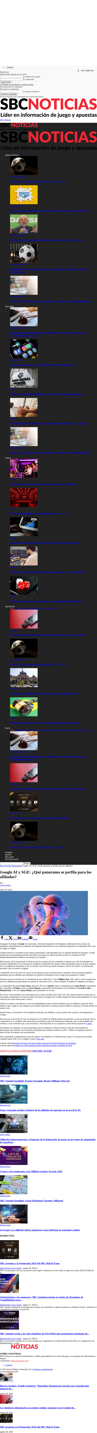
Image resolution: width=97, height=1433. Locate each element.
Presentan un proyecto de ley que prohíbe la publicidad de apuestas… (46, 722)
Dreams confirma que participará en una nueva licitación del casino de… (47, 601)
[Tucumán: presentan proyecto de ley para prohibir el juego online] (24, 686)
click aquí (40, 1039)
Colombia (54, 730)
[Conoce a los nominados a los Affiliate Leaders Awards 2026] (14, 1164)
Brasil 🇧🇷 (8, 854)
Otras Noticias (10, 606)
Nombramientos (41, 608)
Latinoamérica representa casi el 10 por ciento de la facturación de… (45, 542)
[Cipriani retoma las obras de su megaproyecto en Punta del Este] (24, 477)
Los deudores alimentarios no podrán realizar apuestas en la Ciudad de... (38, 1407)
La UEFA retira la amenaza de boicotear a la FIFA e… (38, 181)
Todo (12, 608)
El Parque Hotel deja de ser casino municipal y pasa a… (39, 513)
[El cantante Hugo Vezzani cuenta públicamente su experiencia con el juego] (24, 416)
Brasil (12, 389)
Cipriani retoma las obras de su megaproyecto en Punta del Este (43, 484)
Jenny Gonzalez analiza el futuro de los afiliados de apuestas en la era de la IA (40, 1110)
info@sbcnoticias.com (20, 1361)
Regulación (52, 608)
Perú (82, 730)
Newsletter (8, 852)
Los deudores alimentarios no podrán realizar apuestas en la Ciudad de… (48, 635)
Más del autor (42, 1051)
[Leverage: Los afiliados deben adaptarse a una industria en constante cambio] (14, 1223)
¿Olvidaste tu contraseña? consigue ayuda (16, 84)
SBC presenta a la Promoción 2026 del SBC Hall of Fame (40, 818)
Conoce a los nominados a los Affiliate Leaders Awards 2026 (31, 1171)
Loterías (32, 608)
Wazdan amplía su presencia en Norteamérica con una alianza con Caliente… (50, 210)
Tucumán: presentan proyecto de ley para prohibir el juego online (44, 693)
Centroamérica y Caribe (19, 328)
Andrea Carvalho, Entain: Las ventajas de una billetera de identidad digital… (50, 301)
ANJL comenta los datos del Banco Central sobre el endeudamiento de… (47, 394)
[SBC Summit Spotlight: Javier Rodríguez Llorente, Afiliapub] (14, 1194)
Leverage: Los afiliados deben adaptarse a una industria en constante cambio (40, 1230)
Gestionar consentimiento (43, 1369)
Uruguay (87, 730)
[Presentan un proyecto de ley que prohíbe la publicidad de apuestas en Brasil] (24, 716)
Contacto (10, 67)
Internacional (15, 360)
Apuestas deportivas (12, 155)
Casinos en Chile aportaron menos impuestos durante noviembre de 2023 (43, 1045)
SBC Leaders (9, 857)
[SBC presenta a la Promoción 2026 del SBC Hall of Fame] (24, 811)
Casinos (7, 458)
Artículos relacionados (16, 1051)
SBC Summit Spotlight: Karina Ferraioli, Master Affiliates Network (35, 1081)
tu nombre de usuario (31, 77)
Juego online (9, 306)
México (77, 730)
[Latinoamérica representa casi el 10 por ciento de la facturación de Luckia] (24, 535)
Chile (48, 730)
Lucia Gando (5, 885)
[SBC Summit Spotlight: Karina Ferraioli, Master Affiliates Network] (14, 1074)
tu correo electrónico (31, 91)
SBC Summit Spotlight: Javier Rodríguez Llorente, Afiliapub (31, 1200)
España (61, 730)
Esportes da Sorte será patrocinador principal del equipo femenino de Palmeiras (44, 1043)
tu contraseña (28, 79)
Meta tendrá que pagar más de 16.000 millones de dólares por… (43, 365)
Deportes (17, 608)
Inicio (2, 866)
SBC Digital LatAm (11, 859)
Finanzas (25, 608)
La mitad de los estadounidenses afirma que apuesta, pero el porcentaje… (48, 572)
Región (7, 728)
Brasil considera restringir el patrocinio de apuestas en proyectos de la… (47, 240)
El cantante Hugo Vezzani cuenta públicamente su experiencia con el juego (48, 423)
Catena (89, 1023)
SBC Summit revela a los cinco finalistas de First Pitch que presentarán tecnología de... (44, 1333)
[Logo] (19, 130)
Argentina (14, 630)
